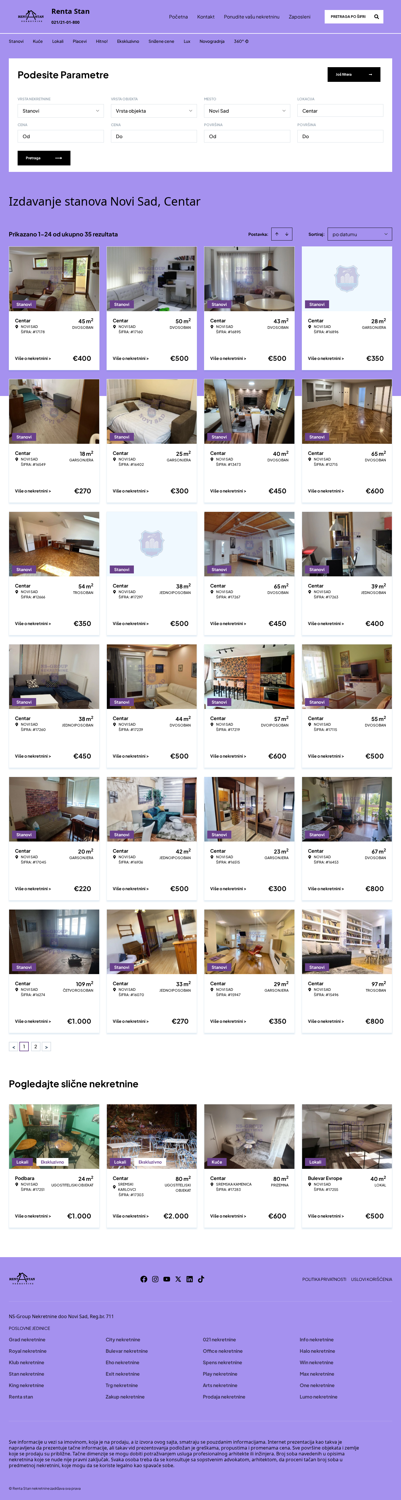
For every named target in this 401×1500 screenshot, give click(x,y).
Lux (187, 41)
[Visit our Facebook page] (143, 1279)
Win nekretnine (316, 1362)
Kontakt (206, 16)
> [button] (46, 1046)
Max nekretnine (317, 1374)
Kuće (38, 41)
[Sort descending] (286, 234)
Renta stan (21, 1397)
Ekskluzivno (128, 41)
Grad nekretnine (27, 1339)
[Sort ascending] (276, 234)
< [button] (13, 1046)
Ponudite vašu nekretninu (251, 16)
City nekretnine (123, 1339)
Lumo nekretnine (319, 1397)
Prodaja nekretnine (224, 1397)
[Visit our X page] (178, 1279)
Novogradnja (212, 41)
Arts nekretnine (220, 1385)
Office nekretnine (223, 1351)
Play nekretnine (220, 1374)
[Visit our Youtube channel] (166, 1279)
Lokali (57, 41)
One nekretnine (317, 1385)
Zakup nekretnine (125, 1397)
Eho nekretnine (122, 1362)
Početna (178, 16)
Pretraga (33, 158)
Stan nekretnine (26, 1374)
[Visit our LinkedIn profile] (189, 1279)
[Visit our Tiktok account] (201, 1279)
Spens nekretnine (222, 1362)
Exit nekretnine (123, 1374)
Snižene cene (161, 41)
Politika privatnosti (324, 1279)
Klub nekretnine (26, 1362)
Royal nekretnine (28, 1351)
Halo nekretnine (317, 1351)
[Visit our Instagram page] (155, 1279)
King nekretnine (26, 1385)
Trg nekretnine (122, 1385)
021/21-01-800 (65, 22)
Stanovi (16, 41)
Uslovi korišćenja (371, 1279)
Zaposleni (300, 16)
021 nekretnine (219, 1339)
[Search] (376, 16)
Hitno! (102, 41)
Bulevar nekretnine (127, 1351)
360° (239, 41)
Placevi (80, 41)
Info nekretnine (317, 1339)
